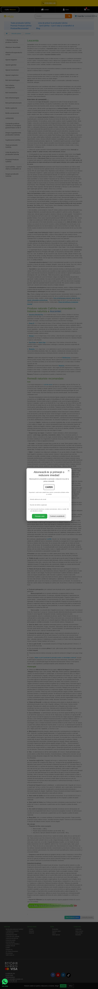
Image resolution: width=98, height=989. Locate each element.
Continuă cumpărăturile (57, 516)
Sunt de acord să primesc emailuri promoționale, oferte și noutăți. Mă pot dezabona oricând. (49, 510)
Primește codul (39, 516)
